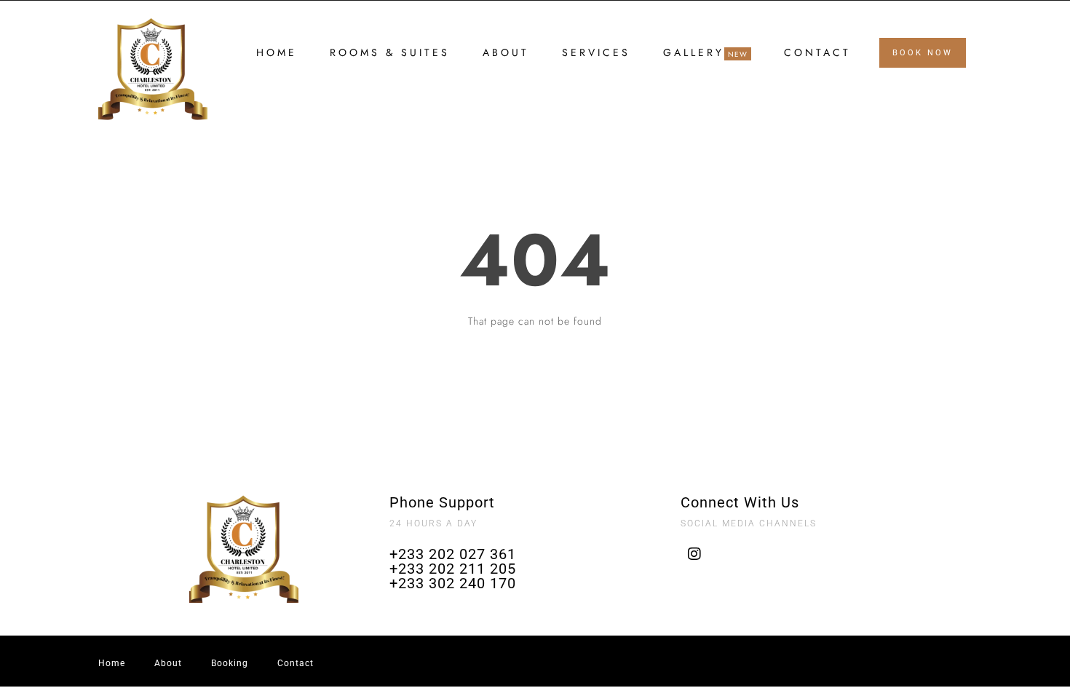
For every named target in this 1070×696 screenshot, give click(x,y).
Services (596, 52)
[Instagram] (695, 554)
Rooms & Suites (390, 52)
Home (276, 52)
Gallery (693, 53)
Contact (817, 52)
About (506, 52)
